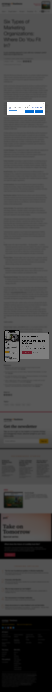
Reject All (29, 111)
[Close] (43, 103)
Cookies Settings (13, 111)
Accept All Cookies (38, 111)
